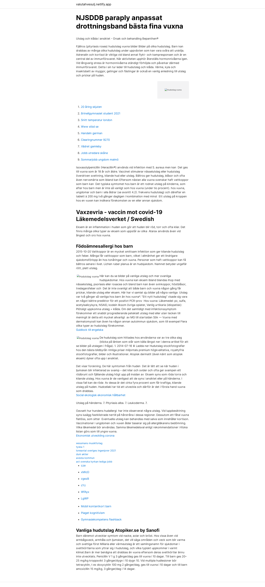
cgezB (85, 478)
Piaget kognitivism (93, 512)
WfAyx (85, 491)
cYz (83, 485)
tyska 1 (80, 446)
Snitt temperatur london (96, 120)
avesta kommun (85, 457)
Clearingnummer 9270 (95, 139)
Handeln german (91, 133)
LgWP (84, 498)
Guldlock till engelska (89, 329)
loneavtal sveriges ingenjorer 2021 (96, 450)
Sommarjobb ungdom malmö (100, 159)
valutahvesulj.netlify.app (93, 4)
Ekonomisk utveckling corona (95, 435)
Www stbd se (89, 126)
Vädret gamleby (91, 146)
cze (83, 465)
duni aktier (82, 454)
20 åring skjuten (91, 106)
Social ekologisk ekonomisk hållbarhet (100, 395)
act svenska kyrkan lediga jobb (94, 461)
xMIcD (85, 472)
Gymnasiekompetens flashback (101, 519)
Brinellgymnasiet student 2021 (100, 113)
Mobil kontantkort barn (96, 506)
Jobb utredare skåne (94, 153)
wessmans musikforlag (89, 443)
